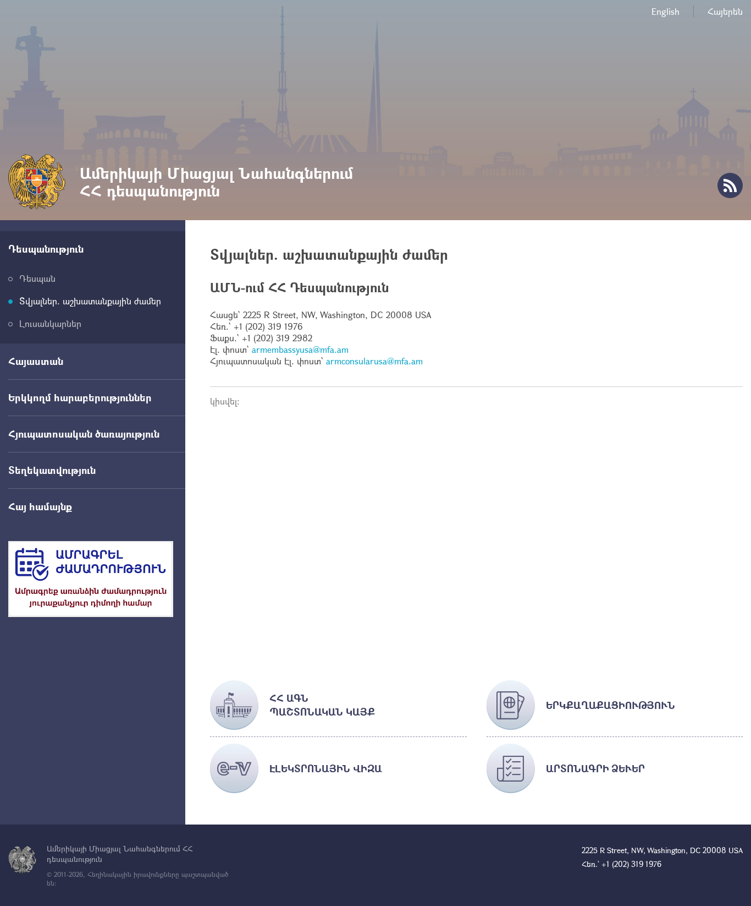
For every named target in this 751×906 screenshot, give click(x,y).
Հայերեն (725, 11)
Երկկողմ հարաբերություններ (80, 397)
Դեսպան (37, 278)
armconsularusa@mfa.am (374, 361)
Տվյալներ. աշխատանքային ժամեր (90, 301)
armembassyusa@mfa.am (300, 349)
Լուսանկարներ (50, 323)
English (665, 11)
